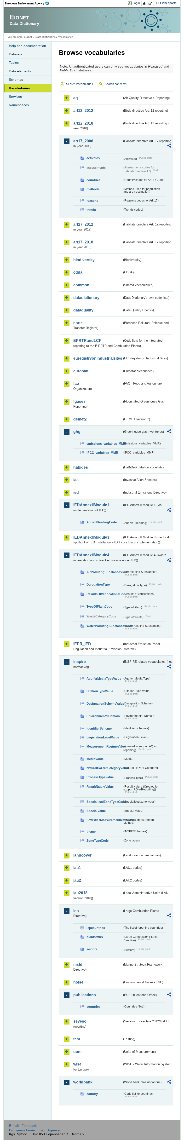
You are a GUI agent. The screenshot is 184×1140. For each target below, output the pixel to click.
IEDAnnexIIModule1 (91, 505)
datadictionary (86, 298)
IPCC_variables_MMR (102, 453)
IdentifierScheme (99, 728)
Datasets (15, 54)
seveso (79, 1021)
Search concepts (115, 84)
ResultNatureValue (100, 787)
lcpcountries (95, 928)
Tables (14, 62)
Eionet (28, 36)
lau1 (77, 868)
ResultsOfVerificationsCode (104, 594)
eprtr (77, 323)
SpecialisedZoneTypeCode (104, 802)
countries (93, 180)
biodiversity (84, 260)
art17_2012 (83, 224)
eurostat (80, 371)
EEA (28, 3)
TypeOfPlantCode (99, 606)
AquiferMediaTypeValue (103, 678)
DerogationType (98, 584)
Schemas (16, 79)
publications (84, 995)
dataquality (83, 310)
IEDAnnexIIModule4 (91, 555)
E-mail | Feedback (23, 1126)
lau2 (77, 880)
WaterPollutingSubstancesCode (104, 626)
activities (93, 158)
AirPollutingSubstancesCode (104, 572)
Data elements (20, 71)
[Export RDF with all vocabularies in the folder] (169, 146)
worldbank (82, 1082)
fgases (79, 401)
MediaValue (95, 759)
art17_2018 (83, 242)
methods (92, 189)
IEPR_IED (82, 644)
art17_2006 (83, 141)
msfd (77, 964)
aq (75, 98)
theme (91, 831)
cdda (77, 272)
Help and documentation (27, 46)
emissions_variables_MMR (104, 443)
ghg (76, 432)
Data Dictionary (45, 36)
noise (78, 982)
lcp (76, 911)
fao (76, 383)
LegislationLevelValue (102, 737)
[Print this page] (145, 3)
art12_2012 (83, 111)
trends (91, 210)
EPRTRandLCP (87, 341)
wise (77, 1064)
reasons (92, 200)
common (81, 285)
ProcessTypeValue (100, 777)
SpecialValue (96, 811)
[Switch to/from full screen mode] (151, 3)
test (76, 1039)
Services (15, 96)
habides (80, 467)
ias (76, 480)
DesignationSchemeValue (104, 703)
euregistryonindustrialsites (97, 358)
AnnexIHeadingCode (101, 522)
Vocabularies (19, 88)
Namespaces (19, 105)
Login (136, 3)
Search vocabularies (79, 84)
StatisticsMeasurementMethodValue (104, 820)
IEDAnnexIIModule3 (91, 537)
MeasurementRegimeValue (104, 746)
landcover (82, 855)
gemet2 (80, 419)
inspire (79, 662)
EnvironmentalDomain (103, 716)
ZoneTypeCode (97, 840)
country (92, 1094)
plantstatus (94, 937)
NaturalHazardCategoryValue (104, 768)
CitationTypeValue (99, 691)
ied (76, 492)
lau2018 (80, 893)
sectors (91, 949)
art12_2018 (83, 123)
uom (77, 1052)
